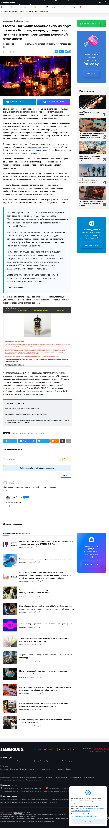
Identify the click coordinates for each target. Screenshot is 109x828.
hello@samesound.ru (101, 748)
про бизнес (26, 433)
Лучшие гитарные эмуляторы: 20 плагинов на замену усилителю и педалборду (91, 135)
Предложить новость (89, 23)
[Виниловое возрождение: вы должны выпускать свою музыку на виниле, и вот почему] (10, 593)
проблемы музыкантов (37, 433)
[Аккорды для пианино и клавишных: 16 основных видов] (92, 102)
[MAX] (45, 749)
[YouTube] (50, 749)
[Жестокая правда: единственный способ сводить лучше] (10, 625)
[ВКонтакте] (40, 749)
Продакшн (22, 562)
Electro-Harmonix (16, 433)
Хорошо (88, 821)
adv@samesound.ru (102, 751)
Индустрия (22, 596)
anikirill (16, 499)
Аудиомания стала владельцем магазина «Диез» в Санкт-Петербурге (26, 414)
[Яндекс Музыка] (59, 749)
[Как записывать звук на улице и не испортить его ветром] (10, 560)
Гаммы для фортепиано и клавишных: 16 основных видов (89, 158)
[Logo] (8, 2)
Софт (21, 547)
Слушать (91, 74)
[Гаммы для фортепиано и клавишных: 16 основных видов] (92, 147)
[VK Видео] (54, 749)
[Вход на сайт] (100, 2)
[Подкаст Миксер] (64, 749)
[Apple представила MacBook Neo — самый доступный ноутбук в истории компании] (10, 641)
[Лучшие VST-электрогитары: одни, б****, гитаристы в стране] (92, 193)
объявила (38, 123)
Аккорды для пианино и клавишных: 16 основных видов (89, 112)
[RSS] (73, 749)
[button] (56, 51)
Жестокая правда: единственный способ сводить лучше (22, 408)
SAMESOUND (18, 812)
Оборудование (8, 21)
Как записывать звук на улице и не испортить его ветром (45, 559)
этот (61, 814)
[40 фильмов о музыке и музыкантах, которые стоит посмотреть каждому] (92, 170)
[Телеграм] (35, 749)
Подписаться (91, 245)
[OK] (68, 749)
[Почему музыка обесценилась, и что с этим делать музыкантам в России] (10, 674)
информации (35, 147)
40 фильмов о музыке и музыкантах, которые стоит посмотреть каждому (90, 180)
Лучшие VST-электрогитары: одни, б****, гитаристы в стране (91, 203)
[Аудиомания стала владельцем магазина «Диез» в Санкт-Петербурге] (10, 657)
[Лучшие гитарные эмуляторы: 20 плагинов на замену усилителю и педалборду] (92, 125)
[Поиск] (104, 2)
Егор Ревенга (18, 21)
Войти (65, 459)
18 (38, 677)
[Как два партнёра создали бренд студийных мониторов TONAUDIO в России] (10, 722)
